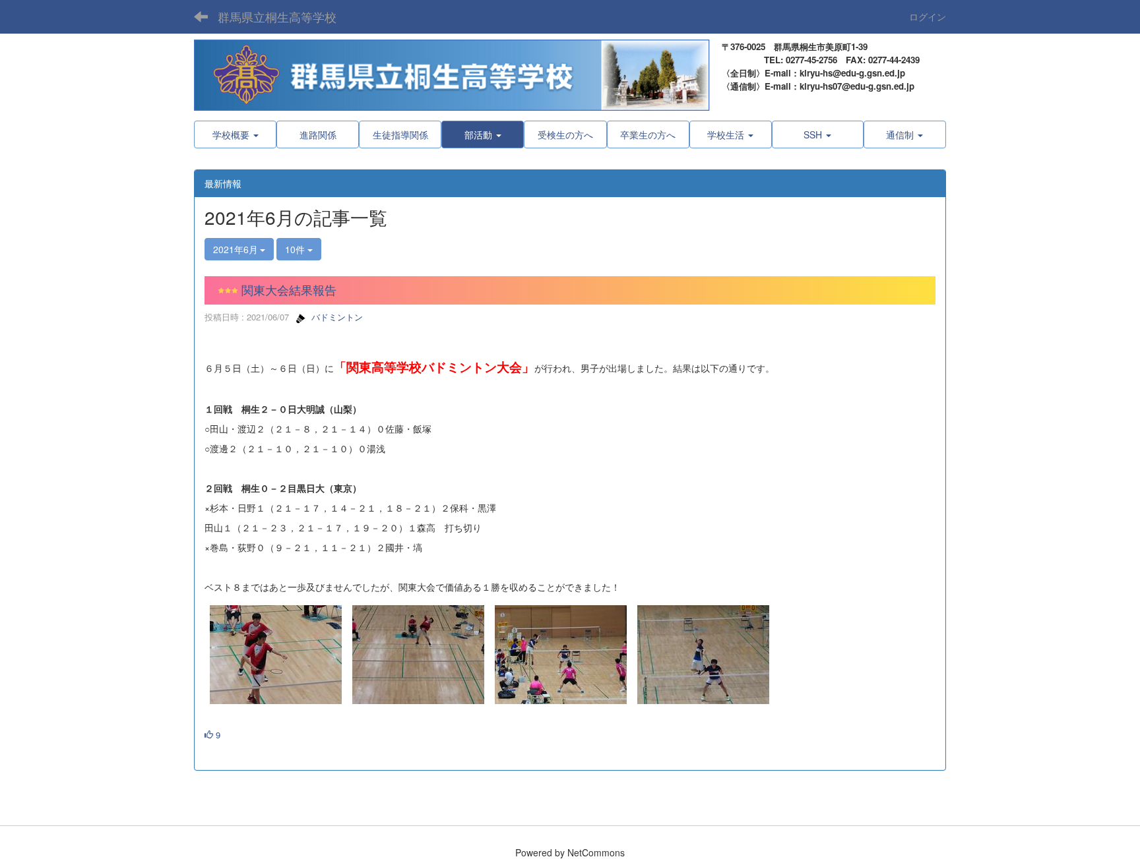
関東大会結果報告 (288, 289)
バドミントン (336, 317)
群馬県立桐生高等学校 (277, 16)
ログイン (927, 16)
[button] (482, 134)
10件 (296, 249)
